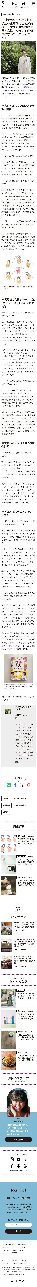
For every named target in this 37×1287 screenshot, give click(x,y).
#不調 (5, 798)
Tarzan (14, 1250)
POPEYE (15, 1253)
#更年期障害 (21, 805)
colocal (21, 1250)
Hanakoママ (5, 1253)
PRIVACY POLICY (18, 1263)
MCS (3, 1260)
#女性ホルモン (20, 798)
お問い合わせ (6, 1263)
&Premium (5, 1250)
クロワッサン (6, 1247)
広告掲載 (24, 1260)
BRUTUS (10, 1244)
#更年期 (6, 805)
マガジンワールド (13, 1260)
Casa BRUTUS (21, 1244)
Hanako (23, 1247)
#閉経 (5, 812)
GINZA (15, 1247)
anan (3, 1244)
